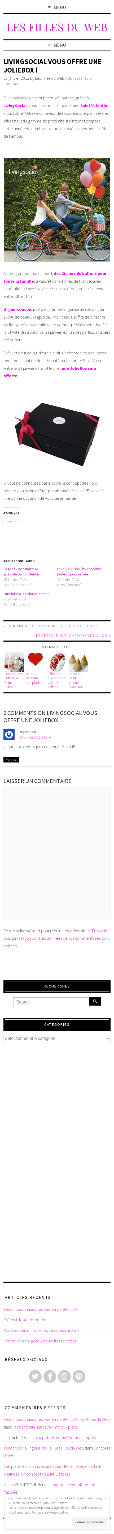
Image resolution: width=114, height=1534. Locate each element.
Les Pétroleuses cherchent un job (70, 635)
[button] (14, 662)
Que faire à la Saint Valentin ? (26, 593)
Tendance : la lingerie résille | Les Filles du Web (43, 1448)
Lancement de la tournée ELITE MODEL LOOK (52, 626)
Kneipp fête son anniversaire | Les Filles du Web (43, 1466)
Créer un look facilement (24, 1319)
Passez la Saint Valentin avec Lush (76, 680)
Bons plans (77, 78)
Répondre (11, 760)
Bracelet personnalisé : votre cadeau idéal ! (41, 1330)
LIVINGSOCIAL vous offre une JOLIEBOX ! (52, 65)
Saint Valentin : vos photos (34, 678)
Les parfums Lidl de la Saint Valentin (14, 680)
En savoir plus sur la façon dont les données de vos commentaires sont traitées (56, 938)
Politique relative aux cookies (50, 1512)
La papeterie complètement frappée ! (66, 1437)
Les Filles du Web (57, 26)
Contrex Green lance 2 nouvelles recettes (39, 1341)
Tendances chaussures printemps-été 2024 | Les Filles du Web (56, 1419)
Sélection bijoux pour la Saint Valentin (56, 680)
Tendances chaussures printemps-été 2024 (40, 1309)
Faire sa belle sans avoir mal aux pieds (45, 1427)
